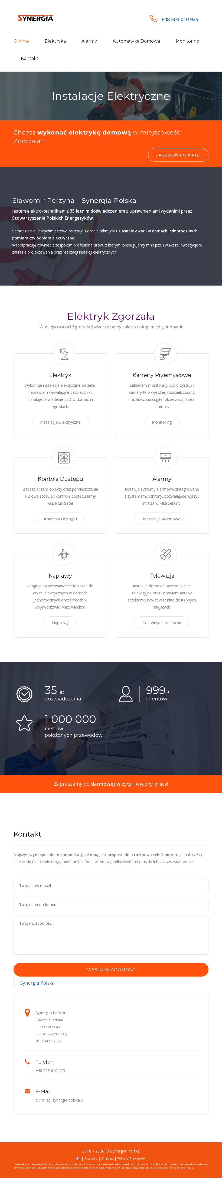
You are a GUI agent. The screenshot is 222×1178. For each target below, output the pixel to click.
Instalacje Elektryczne (60, 422)
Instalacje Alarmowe (162, 518)
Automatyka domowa (136, 41)
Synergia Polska (37, 982)
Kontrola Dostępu (60, 518)
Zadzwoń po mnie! (178, 155)
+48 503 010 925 (179, 19)
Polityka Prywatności (132, 1158)
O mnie (21, 41)
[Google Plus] (78, 1158)
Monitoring (188, 41)
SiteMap (107, 1158)
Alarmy (89, 41)
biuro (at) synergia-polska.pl (59, 1100)
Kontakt (29, 58)
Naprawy (60, 622)
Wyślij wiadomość (111, 969)
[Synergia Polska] (42, 18)
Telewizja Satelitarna (161, 622)
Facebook (91, 1158)
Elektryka (55, 41)
